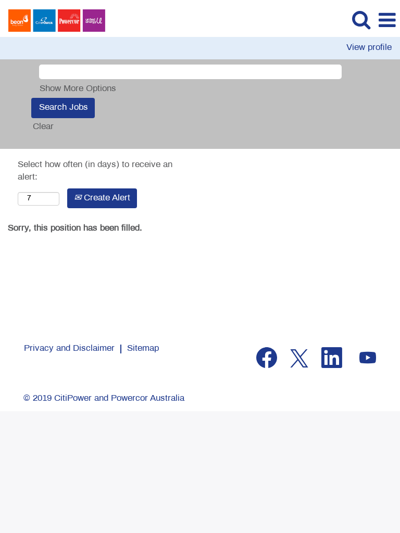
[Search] (361, 20)
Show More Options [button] (78, 89)
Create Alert (105, 198)
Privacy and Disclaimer (69, 349)
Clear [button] (43, 127)
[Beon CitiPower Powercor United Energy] (53, 20)
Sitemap (143, 349)
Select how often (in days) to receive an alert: (95, 171)
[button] (387, 21)
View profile (369, 48)
